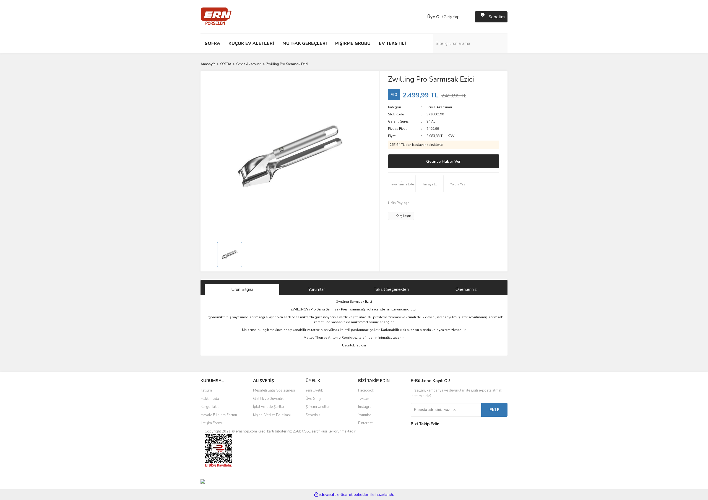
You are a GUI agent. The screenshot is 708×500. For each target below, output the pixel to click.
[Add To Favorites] (402, 183)
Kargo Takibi (210, 406)
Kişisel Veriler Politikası (272, 415)
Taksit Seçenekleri (391, 289)
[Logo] (216, 16)
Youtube (364, 415)
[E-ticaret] (353, 494)
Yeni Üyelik (314, 390)
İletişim (206, 390)
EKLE (494, 410)
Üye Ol (434, 17)
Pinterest (365, 423)
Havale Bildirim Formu (219, 415)
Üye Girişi (313, 398)
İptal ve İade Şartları (269, 406)
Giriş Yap (452, 17)
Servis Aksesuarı (439, 107)
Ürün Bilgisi (242, 289)
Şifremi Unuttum (318, 406)
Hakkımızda (210, 398)
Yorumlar (316, 289)
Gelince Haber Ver (443, 161)
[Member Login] (422, 17)
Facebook (366, 390)
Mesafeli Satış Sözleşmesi (274, 390)
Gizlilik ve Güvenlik (268, 398)
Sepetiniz (313, 415)
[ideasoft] (325, 495)
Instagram (366, 406)
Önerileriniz (466, 289)
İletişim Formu (212, 423)
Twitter (363, 398)
